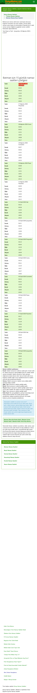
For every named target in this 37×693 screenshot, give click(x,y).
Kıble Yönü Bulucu (9, 626)
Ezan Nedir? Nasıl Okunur (11, 651)
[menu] (34, 1)
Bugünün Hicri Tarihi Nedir (11, 640)
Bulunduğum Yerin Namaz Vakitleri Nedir (15, 629)
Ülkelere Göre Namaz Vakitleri (12, 633)
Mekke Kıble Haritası (9, 644)
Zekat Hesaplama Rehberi (11, 669)
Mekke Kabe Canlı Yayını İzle (12, 647)
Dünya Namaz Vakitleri (20, 686)
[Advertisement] (18, 55)
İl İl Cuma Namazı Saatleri (11, 637)
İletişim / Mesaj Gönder (10, 679)
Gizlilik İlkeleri (7, 676)
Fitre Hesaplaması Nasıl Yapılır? (12, 661)
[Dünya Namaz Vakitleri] (11, 2)
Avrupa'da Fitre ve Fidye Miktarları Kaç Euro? (16, 658)
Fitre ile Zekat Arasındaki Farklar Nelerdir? (15, 665)
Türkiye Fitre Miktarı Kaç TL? (12, 654)
